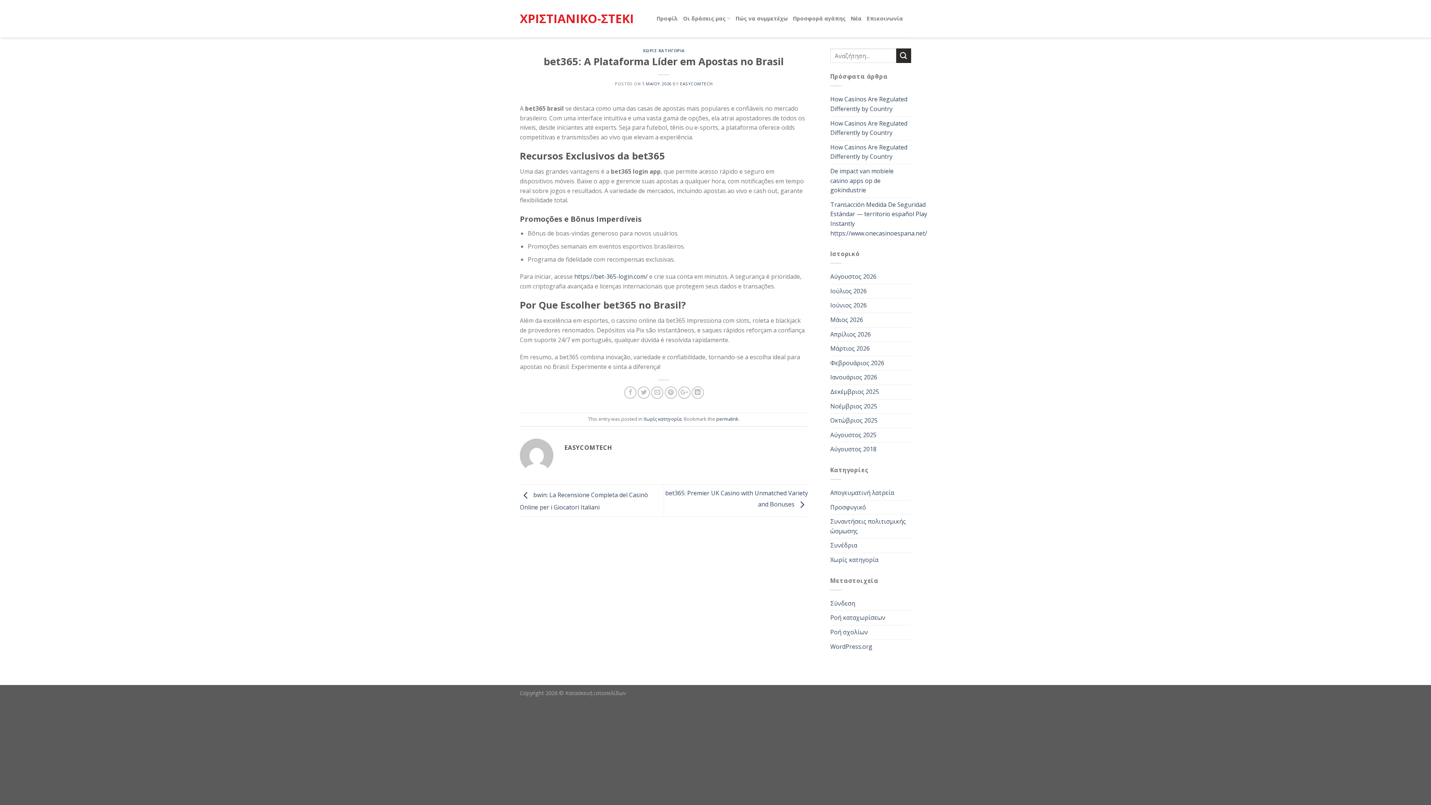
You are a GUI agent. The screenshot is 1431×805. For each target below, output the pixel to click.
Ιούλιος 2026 (848, 291)
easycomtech (696, 83)
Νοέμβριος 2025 (853, 406)
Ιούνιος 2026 (848, 305)
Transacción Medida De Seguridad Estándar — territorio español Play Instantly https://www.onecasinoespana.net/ (878, 219)
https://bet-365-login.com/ (611, 276)
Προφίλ (667, 18)
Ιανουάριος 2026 (853, 377)
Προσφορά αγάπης (819, 18)
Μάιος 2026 (846, 320)
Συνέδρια (843, 545)
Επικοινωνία (885, 18)
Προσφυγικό (848, 507)
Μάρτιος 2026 (850, 348)
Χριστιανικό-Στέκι (577, 19)
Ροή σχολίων (849, 632)
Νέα (856, 18)
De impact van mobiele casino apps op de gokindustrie (862, 180)
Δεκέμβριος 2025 (854, 392)
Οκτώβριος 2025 (854, 420)
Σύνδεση (842, 603)
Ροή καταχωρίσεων (857, 617)
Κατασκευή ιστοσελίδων (595, 693)
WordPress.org (851, 647)
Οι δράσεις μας (704, 18)
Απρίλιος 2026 (850, 334)
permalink (727, 419)
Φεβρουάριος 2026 (857, 363)
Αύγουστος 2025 (853, 435)
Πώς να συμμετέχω (762, 18)
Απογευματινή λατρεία (862, 493)
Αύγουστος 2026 (853, 276)
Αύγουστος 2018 (853, 449)
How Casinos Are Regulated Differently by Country (868, 104)
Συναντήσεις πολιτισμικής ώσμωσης (868, 526)
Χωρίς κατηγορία (664, 50)
